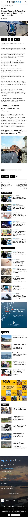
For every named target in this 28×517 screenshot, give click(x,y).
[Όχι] (26, 512)
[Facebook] (2, 39)
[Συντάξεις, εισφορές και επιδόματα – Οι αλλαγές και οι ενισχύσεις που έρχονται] (6, 364)
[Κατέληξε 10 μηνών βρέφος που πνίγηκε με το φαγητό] (6, 215)
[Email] (12, 39)
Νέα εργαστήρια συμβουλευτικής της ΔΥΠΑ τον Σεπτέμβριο (19, 288)
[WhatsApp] (9, 39)
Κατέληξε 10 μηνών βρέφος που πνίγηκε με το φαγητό (19, 216)
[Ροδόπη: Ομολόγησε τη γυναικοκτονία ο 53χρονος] (6, 198)
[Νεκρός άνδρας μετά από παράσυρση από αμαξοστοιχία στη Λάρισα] (6, 279)
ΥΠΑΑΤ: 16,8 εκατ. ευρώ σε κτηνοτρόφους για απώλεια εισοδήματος (20, 271)
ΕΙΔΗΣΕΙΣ (6, 5)
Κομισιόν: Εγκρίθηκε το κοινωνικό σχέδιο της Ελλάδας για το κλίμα (18, 435)
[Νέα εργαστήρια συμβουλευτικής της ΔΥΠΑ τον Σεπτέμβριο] (6, 288)
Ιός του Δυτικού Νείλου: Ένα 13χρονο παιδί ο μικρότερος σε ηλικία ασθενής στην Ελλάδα (19, 263)
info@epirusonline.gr (8, 468)
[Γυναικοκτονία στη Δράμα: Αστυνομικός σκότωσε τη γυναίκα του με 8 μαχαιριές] (6, 241)
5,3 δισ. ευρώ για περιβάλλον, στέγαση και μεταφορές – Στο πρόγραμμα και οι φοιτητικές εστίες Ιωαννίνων (20, 444)
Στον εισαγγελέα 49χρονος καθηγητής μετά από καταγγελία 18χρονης (19, 426)
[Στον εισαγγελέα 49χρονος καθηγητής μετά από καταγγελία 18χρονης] (6, 427)
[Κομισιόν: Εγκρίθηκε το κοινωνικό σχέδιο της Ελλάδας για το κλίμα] (6, 436)
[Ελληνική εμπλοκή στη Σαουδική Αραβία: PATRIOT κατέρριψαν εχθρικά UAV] (6, 296)
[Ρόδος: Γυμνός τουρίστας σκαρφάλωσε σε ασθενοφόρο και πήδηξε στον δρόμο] (6, 232)
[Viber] (18, 39)
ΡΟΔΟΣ (19, 170)
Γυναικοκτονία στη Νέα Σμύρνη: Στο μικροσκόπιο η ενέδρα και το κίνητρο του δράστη (19, 208)
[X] (5, 39)
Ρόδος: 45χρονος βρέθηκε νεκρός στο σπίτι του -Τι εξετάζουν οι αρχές (19, 224)
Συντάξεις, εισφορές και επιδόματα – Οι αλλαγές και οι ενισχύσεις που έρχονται (19, 363)
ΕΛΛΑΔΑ (11, 5)
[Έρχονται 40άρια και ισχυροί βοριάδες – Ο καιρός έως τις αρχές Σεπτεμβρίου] (6, 355)
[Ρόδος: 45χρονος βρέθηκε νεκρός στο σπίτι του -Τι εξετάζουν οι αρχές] (6, 224)
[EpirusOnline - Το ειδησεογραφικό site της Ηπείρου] (14, 2)
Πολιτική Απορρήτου (15, 514)
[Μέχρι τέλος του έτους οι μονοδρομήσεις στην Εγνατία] (6, 338)
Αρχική (2, 5)
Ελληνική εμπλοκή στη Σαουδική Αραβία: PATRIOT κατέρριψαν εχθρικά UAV (19, 297)
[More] (16, 176)
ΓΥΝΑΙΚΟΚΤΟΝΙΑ (14, 170)
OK (8, 514)
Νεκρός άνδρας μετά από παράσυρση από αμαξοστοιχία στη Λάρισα (19, 280)
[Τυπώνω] (15, 39)
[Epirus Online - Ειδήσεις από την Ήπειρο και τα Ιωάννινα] (14, 460)
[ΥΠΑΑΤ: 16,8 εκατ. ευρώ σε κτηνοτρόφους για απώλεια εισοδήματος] (6, 271)
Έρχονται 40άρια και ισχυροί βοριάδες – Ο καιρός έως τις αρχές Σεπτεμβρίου (20, 354)
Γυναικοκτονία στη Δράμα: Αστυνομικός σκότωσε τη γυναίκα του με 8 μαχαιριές (19, 241)
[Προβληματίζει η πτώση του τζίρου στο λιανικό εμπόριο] (6, 410)
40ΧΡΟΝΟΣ (7, 170)
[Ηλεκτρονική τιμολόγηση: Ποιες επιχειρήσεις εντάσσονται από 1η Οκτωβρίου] (6, 372)
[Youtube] (19, 497)
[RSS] (12, 497)
